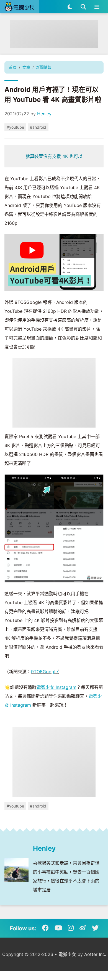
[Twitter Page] (95, 928)
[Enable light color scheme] (69, 6)
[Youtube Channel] (58, 928)
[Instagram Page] (71, 928)
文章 (26, 67)
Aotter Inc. (95, 954)
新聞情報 (44, 67)
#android (38, 127)
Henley (44, 113)
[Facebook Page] (45, 928)
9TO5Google (44, 671)
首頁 (13, 67)
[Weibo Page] (82, 928)
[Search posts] (83, 6)
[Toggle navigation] (97, 6)
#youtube (15, 127)
